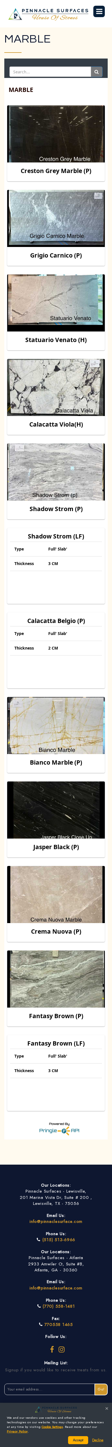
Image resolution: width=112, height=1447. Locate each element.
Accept (78, 1440)
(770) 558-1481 (59, 1306)
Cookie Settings (52, 1427)
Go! (101, 1389)
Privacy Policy (17, 1431)
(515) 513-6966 (59, 1240)
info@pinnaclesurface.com (56, 1221)
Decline (97, 1440)
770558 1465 (59, 1324)
